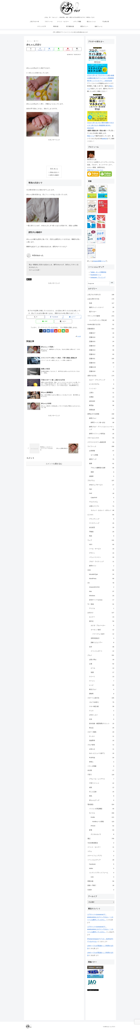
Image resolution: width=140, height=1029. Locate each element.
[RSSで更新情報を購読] (67, 330)
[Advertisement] (54, 61)
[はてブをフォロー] (48, 330)
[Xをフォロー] (41, 330)
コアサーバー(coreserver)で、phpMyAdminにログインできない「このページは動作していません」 (100, 917)
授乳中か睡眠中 (54, 175)
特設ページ (90, 136)
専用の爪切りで (54, 172)
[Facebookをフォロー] (44, 330)
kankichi (104, 138)
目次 (51, 169)
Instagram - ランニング (97, 277)
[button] (77, 49)
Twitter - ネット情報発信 (98, 272)
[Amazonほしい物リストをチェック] (59, 330)
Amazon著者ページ (99, 261)
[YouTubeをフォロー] (55, 330)
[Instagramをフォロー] (52, 330)
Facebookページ (95, 275)
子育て (29, 279)
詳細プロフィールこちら (95, 170)
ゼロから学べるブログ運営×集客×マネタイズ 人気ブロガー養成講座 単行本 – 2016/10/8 (100, 125)
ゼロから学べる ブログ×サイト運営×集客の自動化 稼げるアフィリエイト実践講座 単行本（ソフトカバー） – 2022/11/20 (100, 78)
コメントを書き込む (54, 464)
